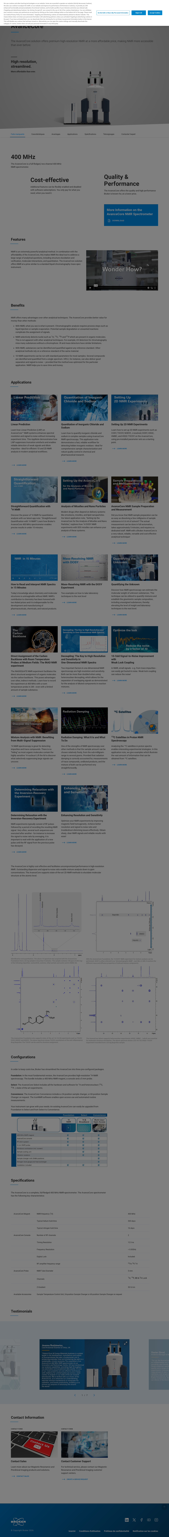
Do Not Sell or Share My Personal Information (113, 13)
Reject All (139, 13)
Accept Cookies (155, 13)
